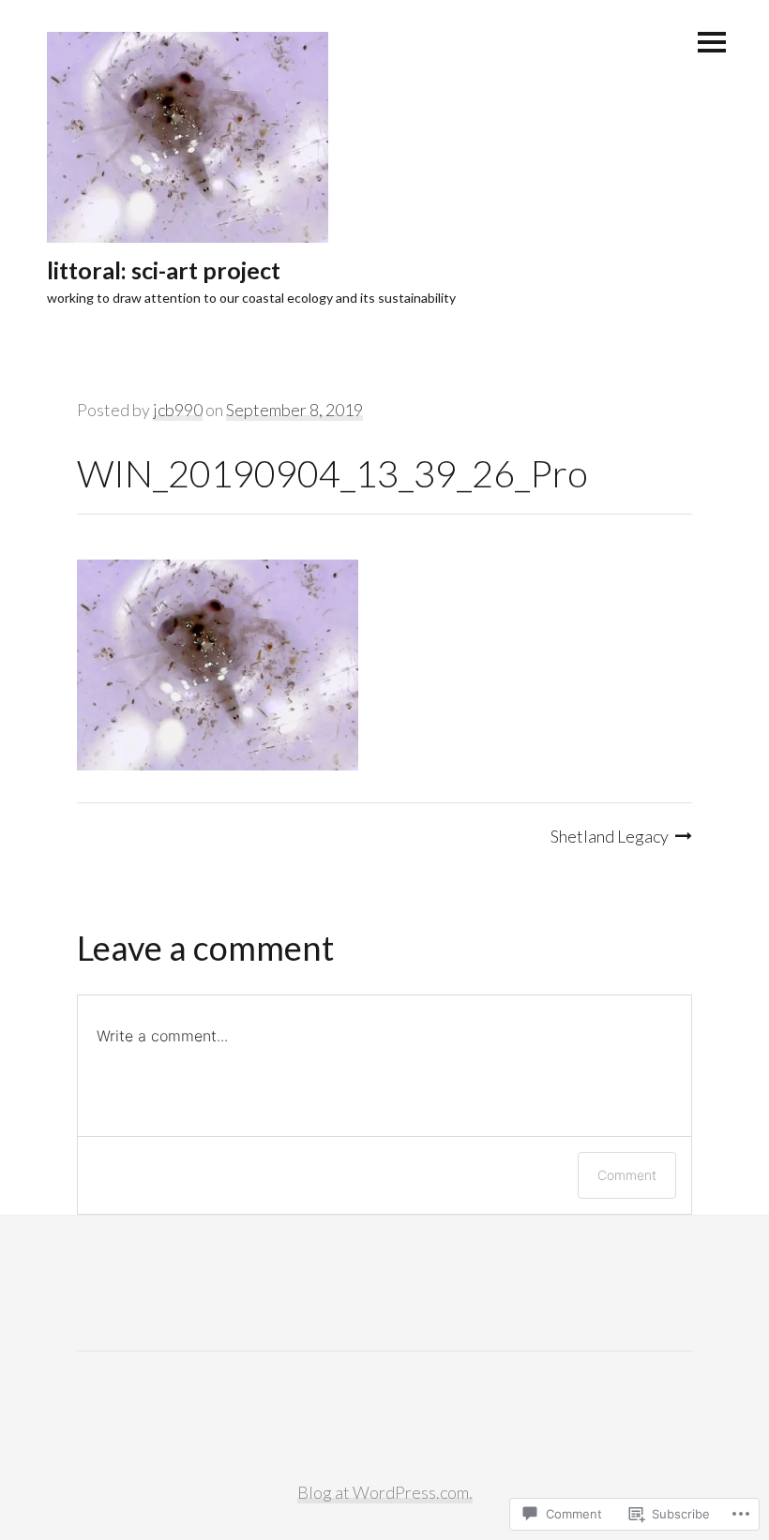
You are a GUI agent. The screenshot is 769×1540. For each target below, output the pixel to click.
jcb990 (178, 409)
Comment (626, 1175)
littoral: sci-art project (163, 270)
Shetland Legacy (609, 836)
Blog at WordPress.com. (385, 1492)
